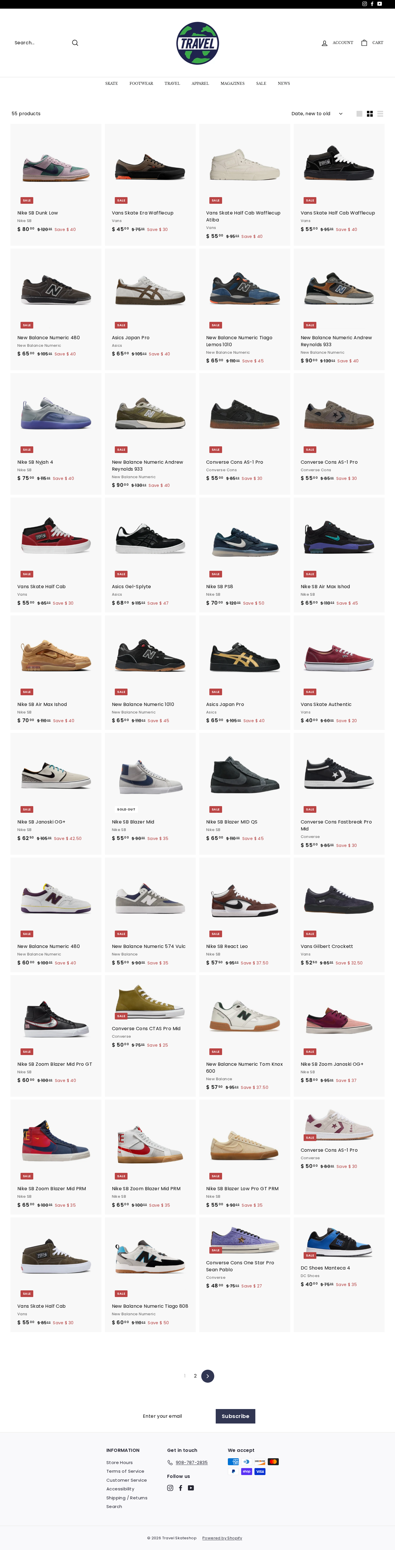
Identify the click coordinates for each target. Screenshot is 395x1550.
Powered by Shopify (222, 1538)
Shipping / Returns (126, 1498)
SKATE (111, 83)
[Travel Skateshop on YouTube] (191, 1487)
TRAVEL (172, 83)
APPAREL (200, 83)
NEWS (284, 83)
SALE (261, 83)
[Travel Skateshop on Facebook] (181, 1487)
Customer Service (126, 1480)
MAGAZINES (233, 83)
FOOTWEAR (141, 83)
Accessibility (120, 1489)
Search (114, 1506)
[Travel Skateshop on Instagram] (170, 1487)
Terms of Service (125, 1471)
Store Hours (119, 1462)
